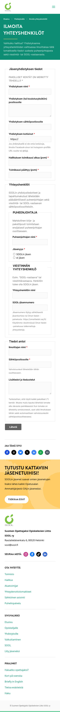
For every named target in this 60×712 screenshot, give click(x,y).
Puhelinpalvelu (13, 603)
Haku (7, 693)
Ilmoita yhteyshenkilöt (38, 19)
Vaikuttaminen (13, 639)
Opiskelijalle (11, 627)
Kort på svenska (13, 675)
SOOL (8, 645)
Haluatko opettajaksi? (17, 670)
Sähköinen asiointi (15, 597)
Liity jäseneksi (12, 651)
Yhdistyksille (11, 633)
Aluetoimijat (11, 585)
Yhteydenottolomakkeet (18, 591)
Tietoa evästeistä (14, 687)
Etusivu (9, 622)
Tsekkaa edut (16, 499)
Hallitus (9, 580)
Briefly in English (14, 681)
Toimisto (9, 574)
